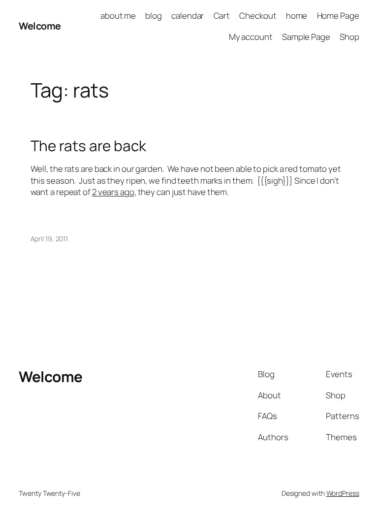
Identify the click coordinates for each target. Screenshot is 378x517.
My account (251, 36)
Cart (222, 15)
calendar (187, 15)
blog (153, 15)
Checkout (257, 15)
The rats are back (88, 145)
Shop (349, 36)
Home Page (338, 15)
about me (118, 15)
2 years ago (113, 191)
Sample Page (306, 36)
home (297, 15)
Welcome (40, 25)
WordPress (342, 493)
